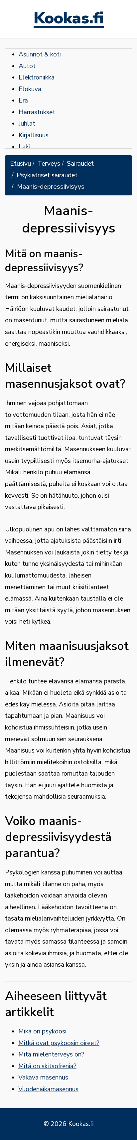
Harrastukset (37, 112)
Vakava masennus (43, 1077)
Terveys (49, 163)
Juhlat (27, 123)
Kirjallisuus (34, 135)
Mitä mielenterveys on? (51, 1054)
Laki (24, 147)
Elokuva (30, 89)
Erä (23, 100)
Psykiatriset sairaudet (47, 175)
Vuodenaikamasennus (48, 1089)
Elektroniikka (37, 77)
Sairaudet (80, 163)
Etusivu (20, 163)
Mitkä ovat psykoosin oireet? (58, 1043)
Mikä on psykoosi (42, 1031)
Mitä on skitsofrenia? (47, 1066)
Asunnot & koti (40, 54)
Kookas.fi (69, 19)
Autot (27, 66)
